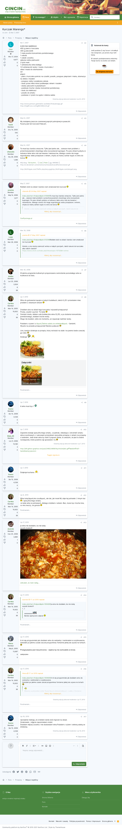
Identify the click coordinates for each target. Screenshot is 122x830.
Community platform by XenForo (24, 827)
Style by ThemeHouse (57, 827)
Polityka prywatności (77, 821)
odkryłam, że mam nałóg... (30, 583)
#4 (85, 145)
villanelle (10, 152)
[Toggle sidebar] (118, 23)
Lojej (11, 237)
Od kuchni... (32, 163)
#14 (85, 595)
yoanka (11, 190)
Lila (41, 163)
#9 (85, 402)
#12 (85, 495)
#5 (85, 184)
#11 (85, 468)
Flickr (46, 163)
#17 (85, 717)
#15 (85, 637)
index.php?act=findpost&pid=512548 (36, 240)
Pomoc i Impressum (93, 821)
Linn (6, 33)
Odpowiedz (82, 111)
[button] (47, 17)
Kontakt (45, 807)
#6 (85, 231)
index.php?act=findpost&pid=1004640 (36, 678)
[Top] (114, 821)
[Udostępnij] (82, 43)
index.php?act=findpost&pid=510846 (36, 196)
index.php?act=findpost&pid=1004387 (36, 604)
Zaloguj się (86, 797)
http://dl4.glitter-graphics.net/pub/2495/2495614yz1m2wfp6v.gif (44, 449)
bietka (10, 276)
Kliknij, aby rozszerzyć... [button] (53, 211)
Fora (43, 802)
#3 (85, 118)
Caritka (11, 303)
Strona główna (47, 797)
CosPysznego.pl (26, 218)
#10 (85, 430)
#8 (85, 297)
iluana (10, 409)
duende (11, 529)
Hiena (10, 643)
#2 (85, 43)
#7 (85, 270)
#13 (85, 522)
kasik (11, 125)
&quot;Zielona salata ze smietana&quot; (52, 324)
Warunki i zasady (62, 821)
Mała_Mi (10, 436)
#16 (85, 669)
